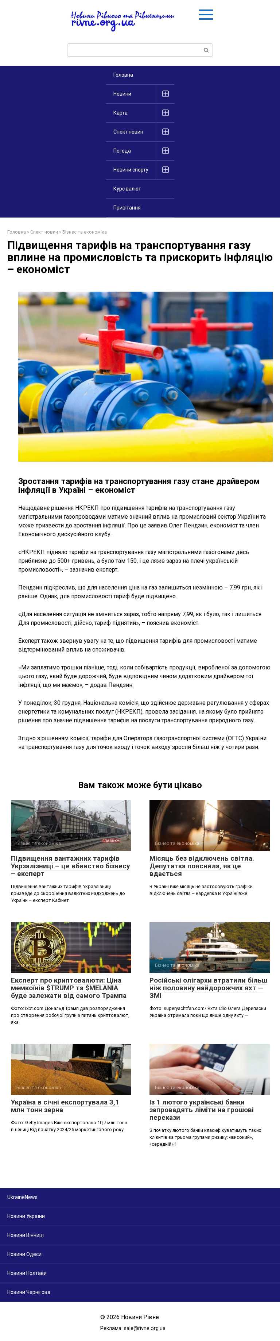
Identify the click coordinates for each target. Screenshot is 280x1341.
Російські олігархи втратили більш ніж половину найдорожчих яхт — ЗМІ (208, 988)
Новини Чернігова (28, 1292)
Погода (122, 151)
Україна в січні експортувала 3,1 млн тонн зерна (65, 1106)
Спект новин (128, 132)
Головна (123, 75)
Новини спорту (130, 170)
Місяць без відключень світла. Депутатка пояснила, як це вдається (201, 866)
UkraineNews (22, 1197)
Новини (122, 94)
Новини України (26, 1216)
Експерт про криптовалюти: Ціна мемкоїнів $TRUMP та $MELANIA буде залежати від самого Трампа (69, 988)
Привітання (127, 208)
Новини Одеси (24, 1254)
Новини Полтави (27, 1273)
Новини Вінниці (25, 1235)
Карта (120, 113)
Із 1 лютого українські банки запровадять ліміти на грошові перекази (201, 1110)
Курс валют (127, 189)
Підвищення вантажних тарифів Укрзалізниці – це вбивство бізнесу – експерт (70, 866)
